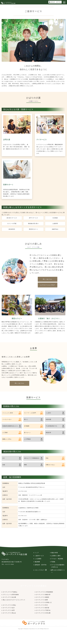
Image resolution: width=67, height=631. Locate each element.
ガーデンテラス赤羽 (9, 610)
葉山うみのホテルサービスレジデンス (14, 599)
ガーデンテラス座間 (42, 599)
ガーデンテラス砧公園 (9, 597)
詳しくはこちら (47, 279)
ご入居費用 (38, 558)
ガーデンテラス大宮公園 (43, 613)
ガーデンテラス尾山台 (9, 613)
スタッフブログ (39, 570)
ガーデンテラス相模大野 (43, 594)
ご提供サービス (39, 555)
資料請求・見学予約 (40, 564)
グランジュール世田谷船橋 (11, 594)
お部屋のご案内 (55, 555)
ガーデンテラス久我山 (9, 605)
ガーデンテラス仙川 (9, 607)
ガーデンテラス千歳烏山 (10, 592)
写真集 (53, 561)
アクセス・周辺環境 (57, 558)
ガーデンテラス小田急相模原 (44, 592)
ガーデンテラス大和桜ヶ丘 (44, 602)
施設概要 (37, 561)
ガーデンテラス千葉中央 (43, 610)
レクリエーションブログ (47, 285)
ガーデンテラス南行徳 (42, 607)
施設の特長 (54, 552)
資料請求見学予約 (55, 2)
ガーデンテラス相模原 (42, 597)
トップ (37, 552)
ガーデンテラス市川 (42, 605)
